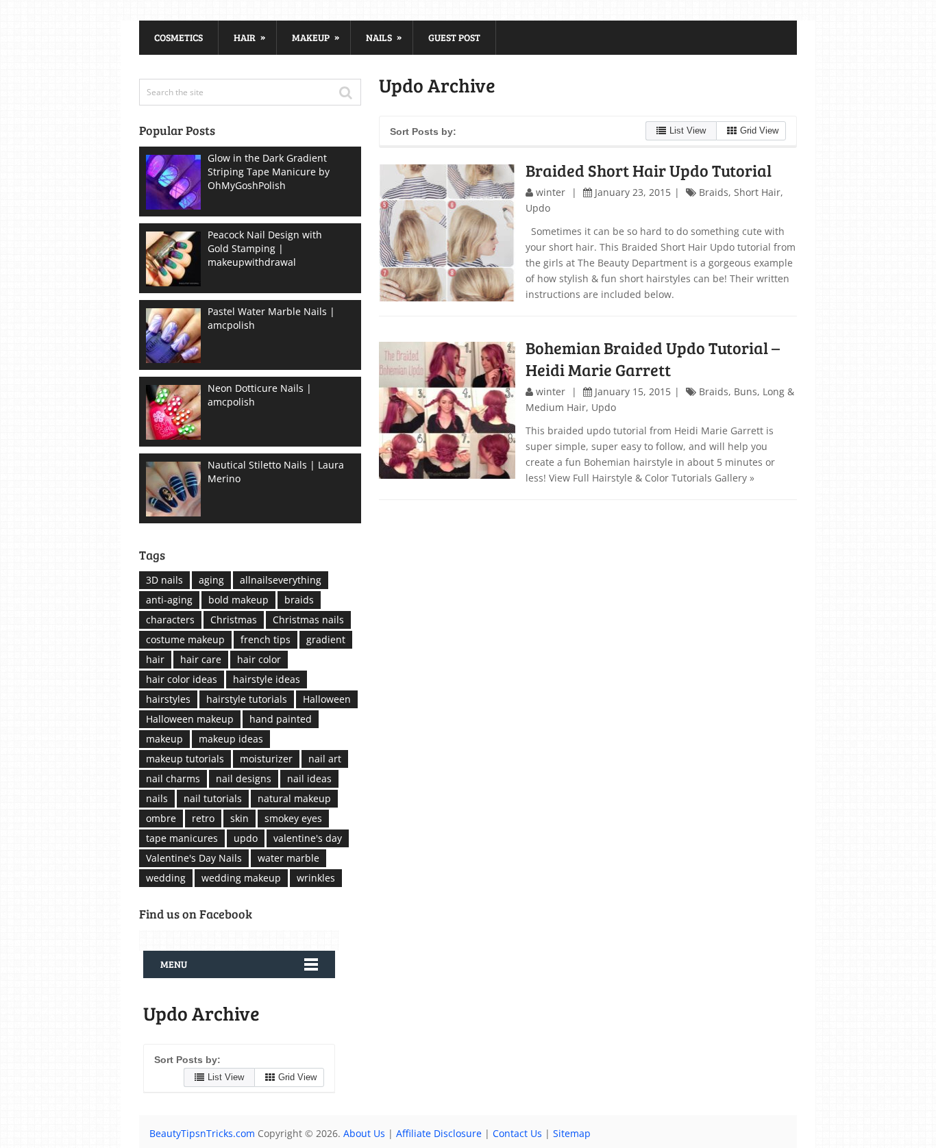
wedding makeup (241, 877)
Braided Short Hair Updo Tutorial (649, 170)
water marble (288, 857)
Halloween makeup (190, 718)
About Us (364, 1133)
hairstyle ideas (266, 679)
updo (246, 838)
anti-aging (169, 599)
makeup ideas (231, 738)
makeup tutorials (185, 758)
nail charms (173, 778)
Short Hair (757, 192)
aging (211, 579)
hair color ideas (181, 679)
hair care (200, 659)
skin (239, 818)
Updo (538, 207)
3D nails (164, 579)
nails (157, 798)
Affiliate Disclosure (439, 1133)
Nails (384, 37)
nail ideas (309, 778)
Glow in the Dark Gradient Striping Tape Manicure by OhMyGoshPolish (269, 171)
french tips (266, 639)
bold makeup (238, 599)
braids (299, 599)
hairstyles (168, 699)
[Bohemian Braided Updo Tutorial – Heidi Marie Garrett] (447, 410)
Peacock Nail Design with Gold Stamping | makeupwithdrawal (265, 248)
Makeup (315, 37)
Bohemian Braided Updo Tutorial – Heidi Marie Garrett (653, 358)
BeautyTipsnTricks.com (202, 1133)
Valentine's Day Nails (194, 857)
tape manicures (182, 838)
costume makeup (185, 639)
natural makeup (294, 798)
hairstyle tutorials (246, 699)
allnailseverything (280, 579)
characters (170, 619)
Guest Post (454, 37)
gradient (325, 639)
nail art (324, 758)
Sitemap (572, 1133)
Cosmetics (178, 37)
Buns (745, 391)
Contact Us (517, 1133)
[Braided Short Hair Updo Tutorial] (447, 232)
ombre (161, 818)
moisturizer (266, 758)
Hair (249, 37)
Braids (713, 192)
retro (203, 818)
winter (550, 192)
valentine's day (307, 838)
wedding (166, 877)
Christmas (233, 619)
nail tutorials (213, 798)
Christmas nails (308, 619)
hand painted (280, 718)
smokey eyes (293, 818)
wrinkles (316, 877)
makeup (164, 738)
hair (155, 659)
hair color (259, 659)
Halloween (327, 699)
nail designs (243, 778)
